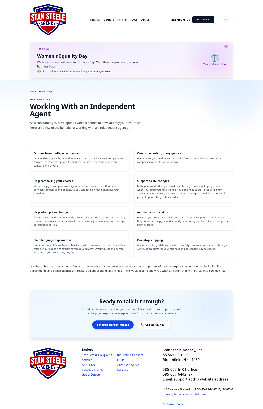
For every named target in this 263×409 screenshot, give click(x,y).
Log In (225, 19)
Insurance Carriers (130, 355)
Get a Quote (203, 19)
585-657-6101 (180, 20)
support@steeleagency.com (96, 71)
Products (94, 19)
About (145, 19)
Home (33, 91)
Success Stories (92, 370)
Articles (122, 19)
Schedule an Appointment (113, 324)
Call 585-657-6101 (155, 324)
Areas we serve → (173, 404)
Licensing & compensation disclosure (184, 394)
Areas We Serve (128, 365)
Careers (122, 370)
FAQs (134, 19)
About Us (88, 365)
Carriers (109, 19)
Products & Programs (97, 355)
